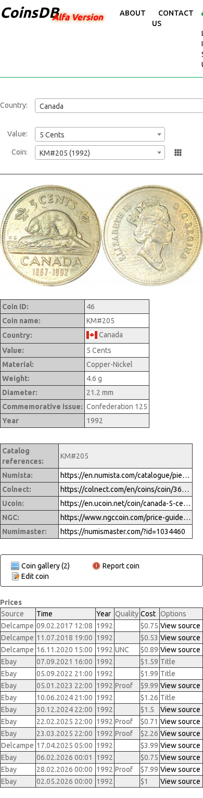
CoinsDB (29, 12)
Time (44, 614)
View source (180, 626)
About (133, 13)
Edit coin (35, 576)
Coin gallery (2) (45, 566)
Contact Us (173, 18)
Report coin (121, 566)
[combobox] (100, 134)
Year (103, 614)
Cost (148, 614)
